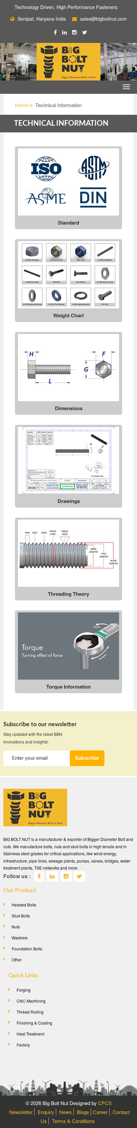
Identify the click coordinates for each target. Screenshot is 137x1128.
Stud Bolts (21, 915)
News (65, 1111)
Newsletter (21, 1111)
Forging (24, 990)
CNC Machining (31, 1001)
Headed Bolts (24, 904)
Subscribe (87, 758)
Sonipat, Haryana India (42, 18)
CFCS (105, 1102)
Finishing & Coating (34, 1023)
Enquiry (46, 1111)
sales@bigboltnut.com (103, 18)
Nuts (16, 926)
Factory (23, 1044)
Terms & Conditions (73, 1120)
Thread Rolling (30, 1012)
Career (100, 1111)
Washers (20, 937)
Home (22, 104)
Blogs (83, 1111)
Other (17, 959)
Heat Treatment (30, 1034)
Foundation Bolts (27, 948)
